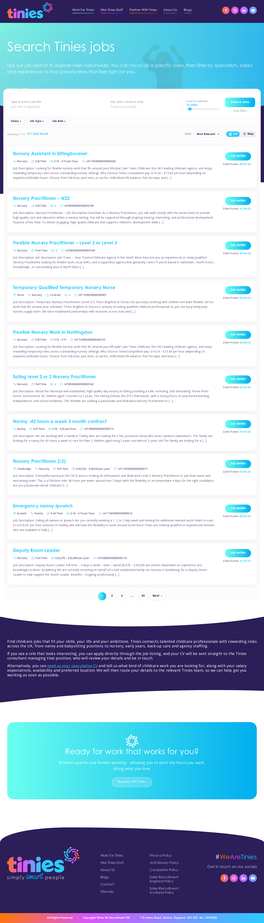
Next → (158, 596)
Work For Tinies (111, 855)
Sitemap (107, 892)
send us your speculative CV (72, 665)
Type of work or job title (26, 102)
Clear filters (240, 110)
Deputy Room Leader (36, 551)
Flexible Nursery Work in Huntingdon (52, 332)
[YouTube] (253, 10)
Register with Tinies (132, 782)
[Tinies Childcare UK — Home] (30, 10)
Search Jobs (240, 102)
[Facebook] (226, 10)
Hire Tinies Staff (112, 863)
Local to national (197, 101)
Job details (238, 156)
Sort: (188, 134)
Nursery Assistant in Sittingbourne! (50, 154)
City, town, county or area (126, 102)
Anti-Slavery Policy (164, 863)
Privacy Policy (161, 855)
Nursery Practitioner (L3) (39, 461)
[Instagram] (235, 10)
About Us (107, 870)
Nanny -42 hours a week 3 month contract (60, 422)
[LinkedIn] (244, 10)
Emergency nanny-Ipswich (43, 506)
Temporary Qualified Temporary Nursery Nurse (64, 288)
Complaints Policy (164, 870)
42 (143, 596)
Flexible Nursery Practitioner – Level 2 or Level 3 (65, 243)
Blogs (104, 877)
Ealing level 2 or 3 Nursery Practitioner (54, 377)
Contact (107, 884)
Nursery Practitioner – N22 (41, 199)
